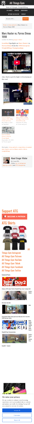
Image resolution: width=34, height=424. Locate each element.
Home (5, 25)
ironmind (28, 147)
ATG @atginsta (20, 165)
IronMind (5, 43)
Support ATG (10, 210)
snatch (20, 149)
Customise (17, 415)
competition (21, 147)
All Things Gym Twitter (11, 270)
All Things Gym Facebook (12, 267)
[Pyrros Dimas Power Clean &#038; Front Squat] (8, 130)
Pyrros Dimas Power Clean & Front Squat (6, 136)
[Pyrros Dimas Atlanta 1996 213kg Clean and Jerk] (8, 112)
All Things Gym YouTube (12, 259)
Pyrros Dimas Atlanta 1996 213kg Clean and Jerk (7, 119)
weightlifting (6, 151)
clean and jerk (12, 25)
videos (25, 149)
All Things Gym (17, 3)
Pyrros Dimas (7, 46)
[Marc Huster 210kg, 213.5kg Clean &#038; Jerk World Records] (22, 112)
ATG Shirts (8, 222)
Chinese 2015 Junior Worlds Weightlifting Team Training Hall (16, 289)
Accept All (17, 410)
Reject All (17, 420)
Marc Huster (23, 43)
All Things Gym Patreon (11, 256)
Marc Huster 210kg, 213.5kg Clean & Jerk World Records (22, 119)
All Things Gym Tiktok (11, 263)
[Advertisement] (17, 191)
